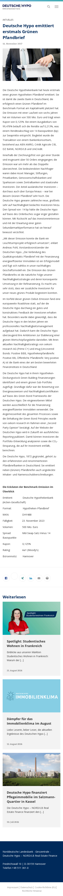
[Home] (16, 6)
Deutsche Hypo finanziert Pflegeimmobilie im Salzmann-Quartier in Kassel (31, 797)
